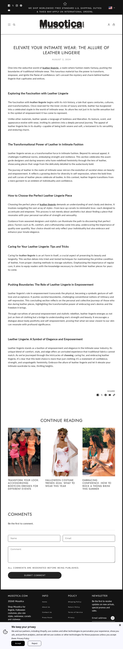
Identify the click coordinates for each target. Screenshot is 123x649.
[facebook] (9, 5)
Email (68, 538)
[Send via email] (110, 395)
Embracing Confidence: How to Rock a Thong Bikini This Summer (96, 484)
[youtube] (9, 10)
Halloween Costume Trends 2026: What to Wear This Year (60, 483)
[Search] (14, 24)
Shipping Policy (74, 602)
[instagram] (17, 5)
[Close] (120, 625)
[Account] (109, 24)
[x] (13, 5)
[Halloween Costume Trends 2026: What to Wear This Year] (61, 452)
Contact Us (47, 612)
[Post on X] (102, 395)
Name (13, 538)
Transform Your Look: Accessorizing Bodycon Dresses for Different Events (23, 484)
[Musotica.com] (61, 24)
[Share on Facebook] (98, 395)
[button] (114, 395)
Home (44, 602)
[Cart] (113, 24)
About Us (46, 607)
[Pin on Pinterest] (105, 395)
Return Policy (74, 607)
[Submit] (113, 618)
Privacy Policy (23, 638)
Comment (16, 549)
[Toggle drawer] (9, 25)
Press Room (47, 617)
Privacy (71, 617)
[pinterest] (21, 5)
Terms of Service (75, 612)
